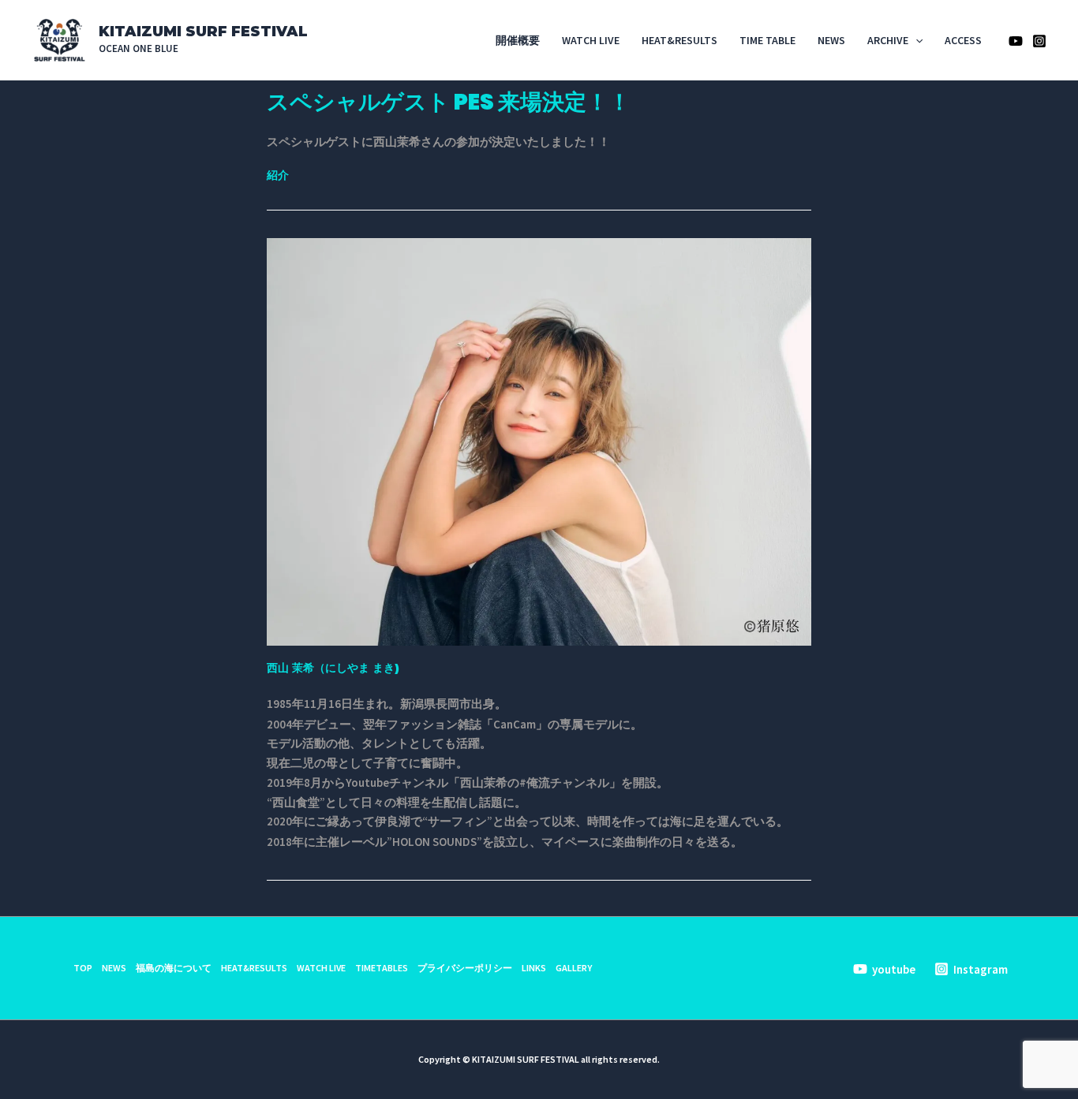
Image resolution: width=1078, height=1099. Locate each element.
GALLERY (574, 968)
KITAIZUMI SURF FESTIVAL (203, 31)
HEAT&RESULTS (679, 40)
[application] (915, 40)
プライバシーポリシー (464, 968)
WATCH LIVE (590, 40)
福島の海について (173, 968)
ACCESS (963, 40)
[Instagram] (1039, 41)
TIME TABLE (767, 40)
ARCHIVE (887, 40)
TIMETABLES (381, 968)
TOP (82, 968)
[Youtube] (1016, 41)
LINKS (534, 968)
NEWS (831, 40)
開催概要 (518, 40)
